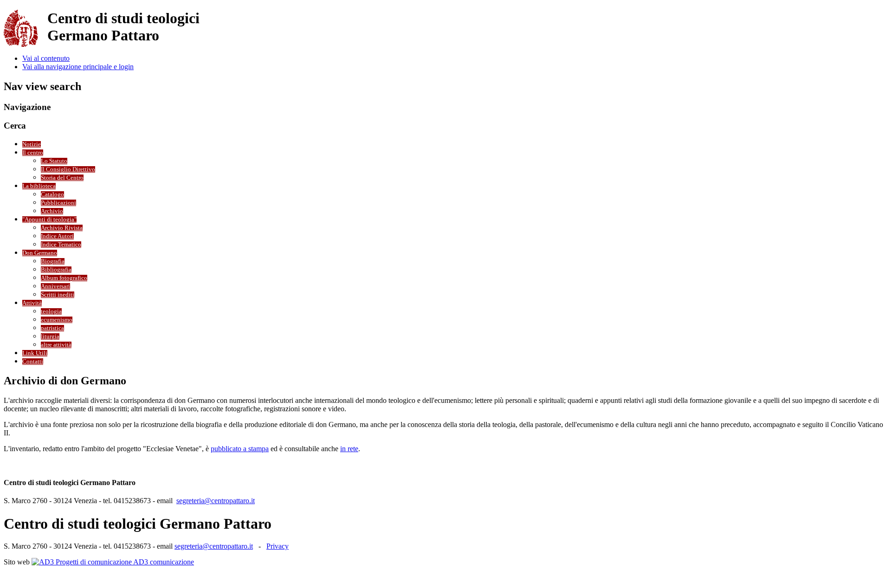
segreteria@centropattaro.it (215, 501)
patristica (52, 328)
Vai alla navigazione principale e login (78, 67)
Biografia (53, 261)
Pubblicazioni (58, 203)
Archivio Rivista (62, 228)
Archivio (52, 211)
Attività (32, 303)
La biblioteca (39, 186)
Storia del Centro (62, 178)
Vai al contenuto (46, 58)
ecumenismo (56, 320)
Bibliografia (56, 269)
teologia (51, 311)
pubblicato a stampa (240, 449)
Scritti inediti (57, 294)
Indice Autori (57, 236)
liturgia (50, 336)
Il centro (32, 152)
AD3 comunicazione (163, 562)
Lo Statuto (54, 161)
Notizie (31, 144)
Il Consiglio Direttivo (68, 169)
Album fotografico (64, 278)
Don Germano (39, 253)
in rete (349, 449)
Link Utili (34, 353)
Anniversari (55, 286)
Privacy (277, 546)
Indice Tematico (61, 244)
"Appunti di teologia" (49, 219)
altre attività (56, 345)
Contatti (32, 361)
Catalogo (52, 194)
